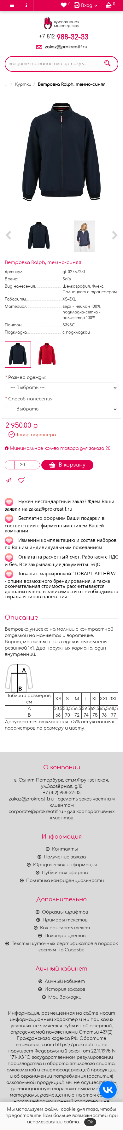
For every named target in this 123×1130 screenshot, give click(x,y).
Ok (90, 1122)
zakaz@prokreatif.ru (66, 47)
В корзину (72, 465)
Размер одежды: (27, 377)
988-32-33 (63, 37)
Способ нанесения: (31, 399)
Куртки (23, 84)
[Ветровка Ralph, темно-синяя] (61, 154)
